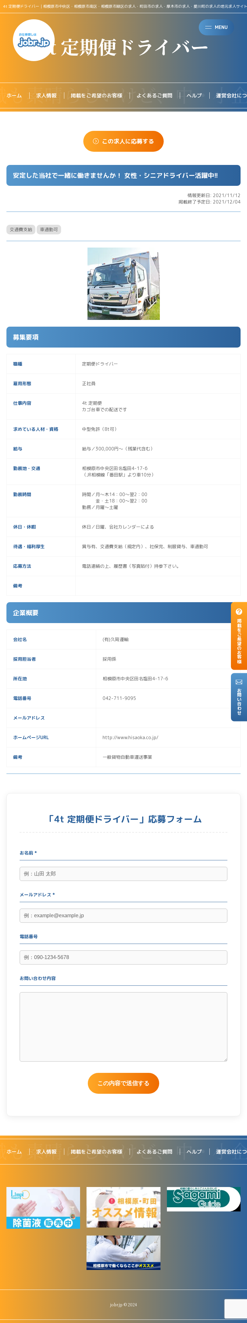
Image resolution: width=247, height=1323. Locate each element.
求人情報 (46, 95)
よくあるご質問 (154, 95)
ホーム (14, 95)
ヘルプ (194, 95)
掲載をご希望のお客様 (96, 95)
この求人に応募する (128, 141)
